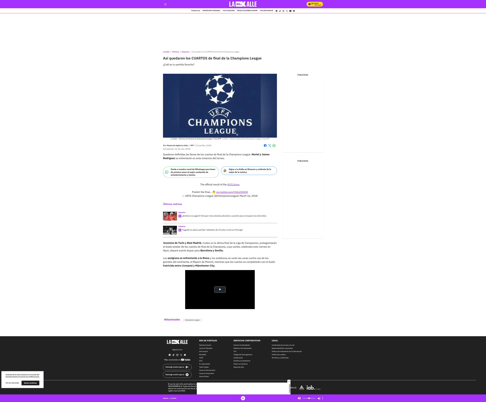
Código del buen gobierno (243, 355)
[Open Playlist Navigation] (322, 398)
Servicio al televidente (242, 345)
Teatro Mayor (204, 367)
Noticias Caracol (205, 345)
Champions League (192, 320)
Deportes (185, 52)
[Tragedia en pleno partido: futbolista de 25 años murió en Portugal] (170, 230)
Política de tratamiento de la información (287, 351)
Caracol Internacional (207, 370)
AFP (192, 145)
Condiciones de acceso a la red (283, 345)
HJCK (201, 358)
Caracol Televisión (205, 348)
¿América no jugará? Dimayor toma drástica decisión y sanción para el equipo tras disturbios (224, 216)
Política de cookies (279, 355)
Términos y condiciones (280, 358)
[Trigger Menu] (165, 4)
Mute (299, 398)
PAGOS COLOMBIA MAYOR (247, 11)
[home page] (243, 4)
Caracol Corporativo (206, 373)
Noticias (175, 52)
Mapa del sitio (239, 367)
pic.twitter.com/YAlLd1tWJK (232, 192)
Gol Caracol (203, 351)
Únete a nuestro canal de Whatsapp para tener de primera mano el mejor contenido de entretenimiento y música (193, 172)
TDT (235, 351)
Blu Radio (202, 355)
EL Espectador (204, 364)
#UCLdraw (233, 184)
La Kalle (166, 52)
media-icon (243, 398)
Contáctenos (238, 358)
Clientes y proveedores (242, 361)
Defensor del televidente (243, 348)
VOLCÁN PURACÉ (266, 11)
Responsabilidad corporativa (282, 348)
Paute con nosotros (241, 364)
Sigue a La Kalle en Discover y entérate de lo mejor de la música (250, 170)
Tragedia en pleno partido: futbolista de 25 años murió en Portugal (212, 230)
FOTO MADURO (229, 11)
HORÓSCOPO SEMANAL (211, 11)
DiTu (200, 361)
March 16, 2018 (249, 195)
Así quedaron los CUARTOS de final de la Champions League (215, 52)
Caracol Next (204, 376)
